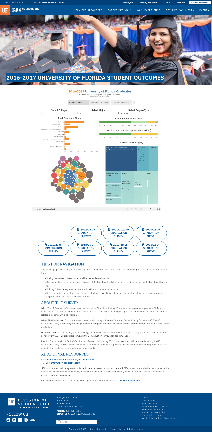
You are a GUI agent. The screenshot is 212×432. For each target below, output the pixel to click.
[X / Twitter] (14, 420)
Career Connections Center (25, 10)
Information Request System (65, 362)
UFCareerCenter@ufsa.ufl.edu (80, 414)
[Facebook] (8, 420)
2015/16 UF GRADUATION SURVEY (151, 248)
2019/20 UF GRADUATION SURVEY (53, 248)
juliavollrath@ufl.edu (129, 380)
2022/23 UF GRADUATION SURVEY (86, 233)
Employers (128, 2)
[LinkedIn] (20, 420)
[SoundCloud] (32, 420)
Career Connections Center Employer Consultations (68, 359)
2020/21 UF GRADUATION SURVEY (151, 233)
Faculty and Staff (148, 2)
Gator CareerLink (199, 2)
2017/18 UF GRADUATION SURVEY (119, 248)
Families (181, 2)
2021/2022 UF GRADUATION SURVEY (119, 233)
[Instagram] (26, 420)
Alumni (166, 2)
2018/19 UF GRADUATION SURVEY (86, 248)
